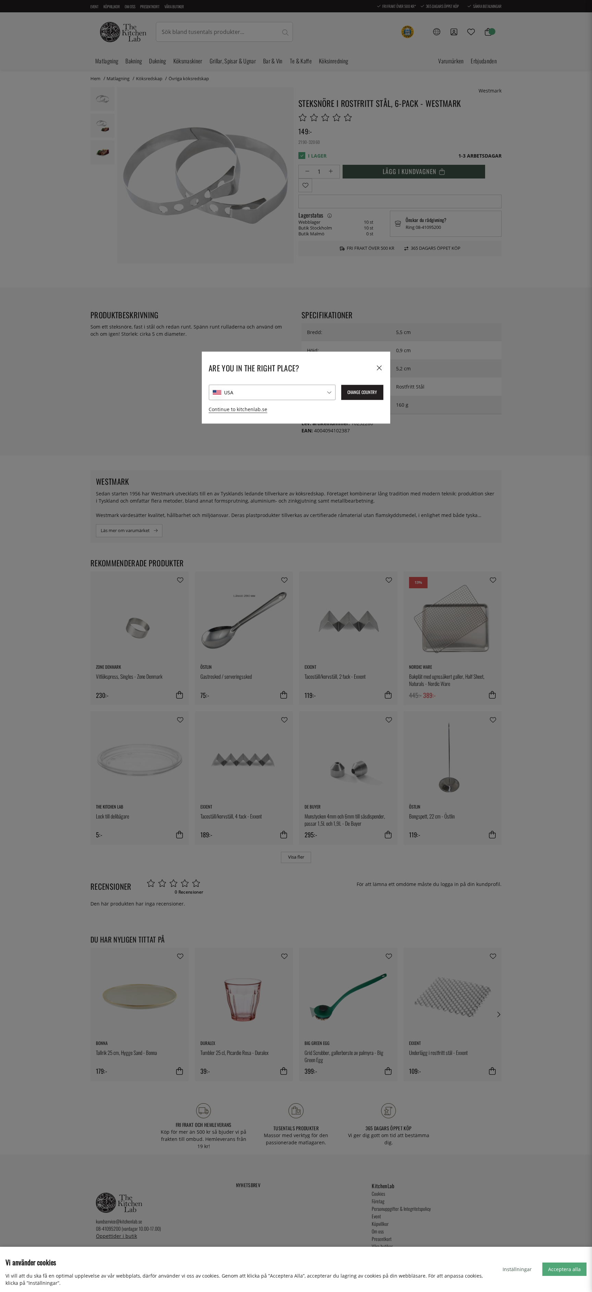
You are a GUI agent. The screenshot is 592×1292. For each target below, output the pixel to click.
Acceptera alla (564, 1269)
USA (228, 392)
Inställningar (517, 1269)
